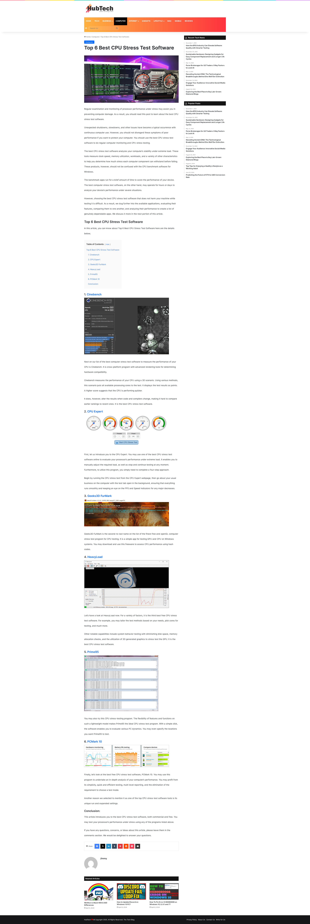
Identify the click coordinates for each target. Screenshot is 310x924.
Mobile (178, 21)
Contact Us (210, 920)
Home (88, 21)
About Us (201, 920)
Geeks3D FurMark (99, 496)
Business (107, 21)
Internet (133, 21)
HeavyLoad (95, 557)
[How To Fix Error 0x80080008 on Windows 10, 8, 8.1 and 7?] (164, 891)
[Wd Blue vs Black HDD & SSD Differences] (98, 891)
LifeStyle (158, 21)
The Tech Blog (129, 920)
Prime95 (93, 652)
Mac (169, 21)
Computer (120, 21)
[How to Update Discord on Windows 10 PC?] (131, 891)
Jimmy (103, 858)
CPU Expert (95, 411)
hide (107, 244)
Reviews (189, 21)
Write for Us (220, 920)
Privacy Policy (192, 920)
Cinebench (94, 294)
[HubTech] (99, 9)
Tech (96, 21)
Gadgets (146, 21)
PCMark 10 (94, 741)
